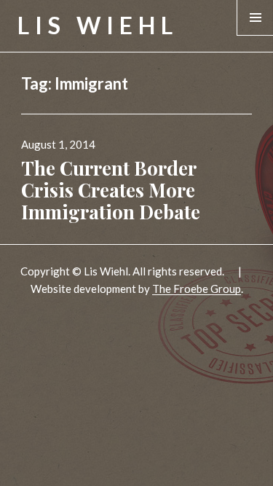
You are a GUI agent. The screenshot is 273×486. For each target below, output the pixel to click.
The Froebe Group (196, 288)
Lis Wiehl (97, 25)
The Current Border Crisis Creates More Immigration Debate (110, 189)
